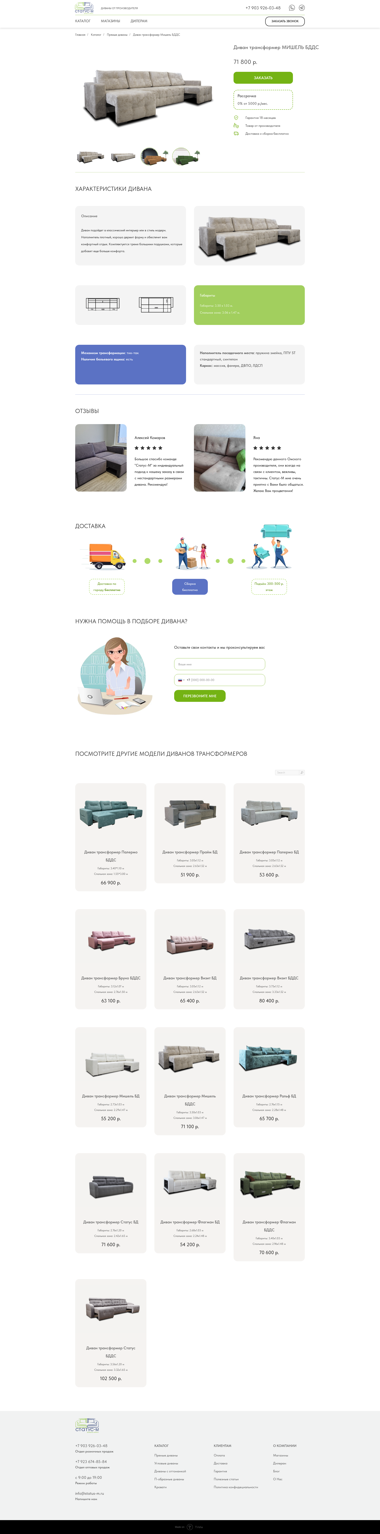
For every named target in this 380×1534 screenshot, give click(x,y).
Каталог (96, 35)
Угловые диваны (166, 1463)
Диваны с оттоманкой (170, 1471)
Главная (80, 35)
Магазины (280, 1455)
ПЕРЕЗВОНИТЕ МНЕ (200, 696)
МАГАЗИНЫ (110, 21)
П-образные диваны (169, 1479)
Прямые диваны (117, 35)
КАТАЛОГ (82, 21)
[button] (285, 21)
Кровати (160, 1487)
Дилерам (279, 1463)
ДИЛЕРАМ (139, 21)
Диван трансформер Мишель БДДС (156, 35)
